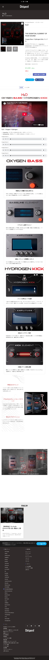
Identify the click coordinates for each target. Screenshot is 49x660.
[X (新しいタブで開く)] (21, 1)
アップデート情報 (29, 568)
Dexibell (6, 567)
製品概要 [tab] (21, 87)
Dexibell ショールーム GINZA (9, 626)
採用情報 (5, 628)
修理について (6, 633)
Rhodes (6, 596)
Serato (6, 600)
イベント (27, 554)
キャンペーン (28, 551)
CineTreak (7, 563)
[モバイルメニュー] (3, 6)
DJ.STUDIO (7, 569)
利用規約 (5, 636)
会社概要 (5, 647)
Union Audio (7, 618)
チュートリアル (28, 556)
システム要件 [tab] (26, 87)
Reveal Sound (7, 594)
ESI (5, 571)
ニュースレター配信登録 (41, 544)
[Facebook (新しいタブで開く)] (23, 1)
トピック (27, 558)
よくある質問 (28, 566)
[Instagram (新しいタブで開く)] (25, 1)
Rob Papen (7, 598)
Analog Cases (7, 555)
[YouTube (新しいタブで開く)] (27, 1)
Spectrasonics (7, 604)
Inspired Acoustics (8, 581)
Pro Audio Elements (8, 15)
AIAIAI (6, 553)
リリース (27, 561)
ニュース (27, 559)
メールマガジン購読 (7, 638)
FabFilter (6, 575)
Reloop (6, 593)
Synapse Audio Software (9, 612)
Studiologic (7, 608)
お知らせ (27, 569)
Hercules (6, 579)
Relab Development (8, 591)
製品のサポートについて (8, 631)
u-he (6, 616)
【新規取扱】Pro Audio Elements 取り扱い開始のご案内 (12, 528)
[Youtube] (39, 626)
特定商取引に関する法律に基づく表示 (11, 642)
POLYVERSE (7, 587)
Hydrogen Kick (28, 45)
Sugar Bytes (7, 610)
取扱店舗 (5, 639)
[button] (22, 24)
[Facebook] (31, 626)
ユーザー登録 (6, 644)
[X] (27, 626)
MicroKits (6, 583)
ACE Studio (7, 551)
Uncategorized (7, 620)
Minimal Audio (7, 585)
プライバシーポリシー (7, 649)
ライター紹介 (6, 646)
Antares (6, 559)
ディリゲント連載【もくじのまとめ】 (11, 630)
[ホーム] (2, 15)
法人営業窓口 (6, 634)
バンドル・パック (39, 22)
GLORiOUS (7, 577)
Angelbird (6, 557)
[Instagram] (35, 626)
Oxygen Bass (41, 44)
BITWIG (6, 561)
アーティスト (28, 553)
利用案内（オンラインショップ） (10, 641)
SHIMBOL (6, 602)
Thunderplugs (7, 614)
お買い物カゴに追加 (39, 74)
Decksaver (7, 565)
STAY (6, 606)
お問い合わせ (6, 650)
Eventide (6, 573)
